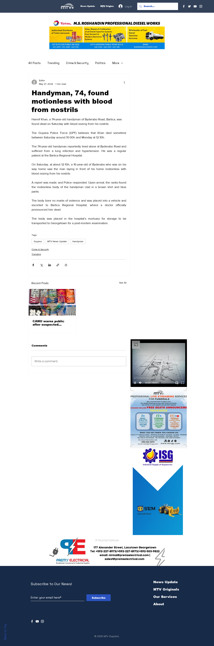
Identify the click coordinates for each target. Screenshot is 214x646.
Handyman (77, 241)
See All (122, 282)
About (158, 604)
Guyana (38, 241)
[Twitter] (189, 6)
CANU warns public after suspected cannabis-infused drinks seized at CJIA (52, 323)
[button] (107, 34)
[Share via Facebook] (33, 265)
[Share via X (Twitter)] (41, 265)
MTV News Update (57, 241)
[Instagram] (201, 6)
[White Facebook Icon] (32, 621)
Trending (53, 63)
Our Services (165, 597)
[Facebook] (184, 6)
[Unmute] (140, 383)
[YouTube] (195, 6)
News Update (165, 582)
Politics (100, 63)
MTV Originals (166, 589)
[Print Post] (66, 265)
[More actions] (124, 82)
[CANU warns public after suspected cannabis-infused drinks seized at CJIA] (52, 302)
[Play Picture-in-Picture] (177, 383)
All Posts (34, 63)
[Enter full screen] (182, 383)
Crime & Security (77, 63)
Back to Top (5, 632)
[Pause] (135, 383)
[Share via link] (57, 265)
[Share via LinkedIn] (49, 265)
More (115, 63)
